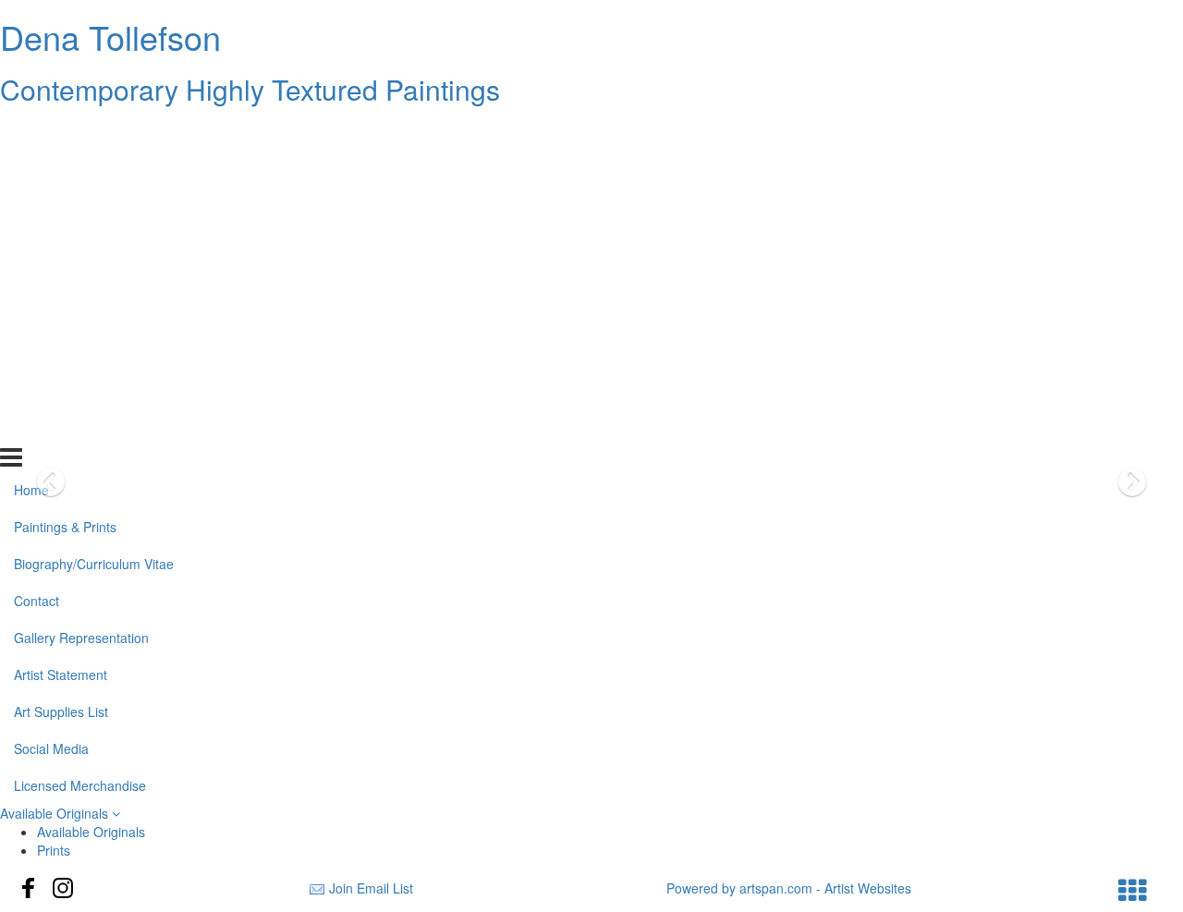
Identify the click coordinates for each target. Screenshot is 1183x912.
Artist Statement (60, 317)
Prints (53, 850)
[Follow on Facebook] (28, 888)
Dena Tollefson (110, 36)
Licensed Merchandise (80, 427)
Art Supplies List (61, 354)
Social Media (51, 390)
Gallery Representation (81, 280)
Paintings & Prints (65, 169)
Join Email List (371, 888)
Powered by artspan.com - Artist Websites (788, 888)
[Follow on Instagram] (63, 888)
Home (31, 132)
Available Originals (56, 813)
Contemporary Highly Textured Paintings (250, 89)
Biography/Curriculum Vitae (94, 206)
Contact (36, 243)
